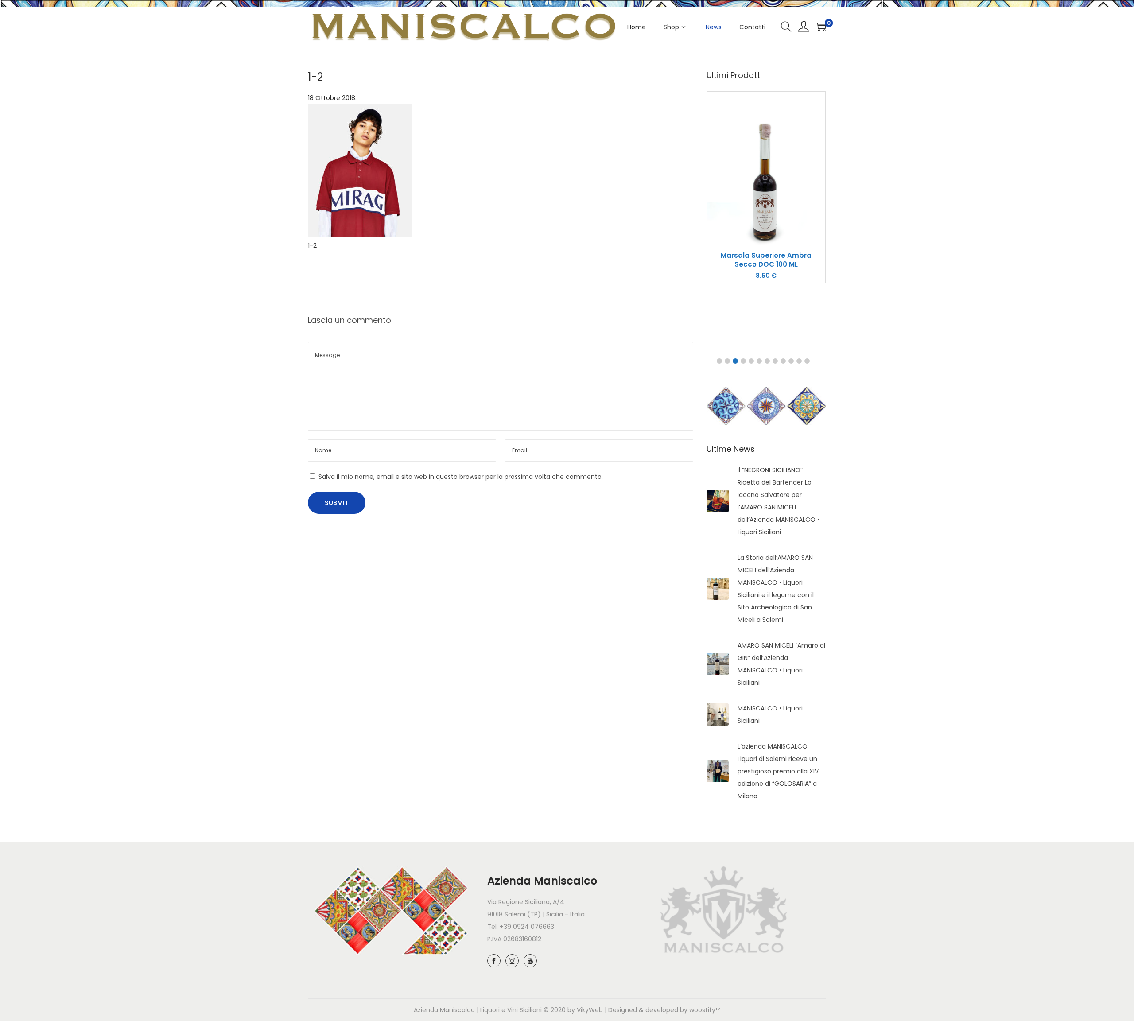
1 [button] (719, 361)
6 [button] (759, 361)
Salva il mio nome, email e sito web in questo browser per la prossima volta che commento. (460, 476)
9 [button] (783, 361)
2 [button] (727, 361)
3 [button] (735, 361)
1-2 (315, 77)
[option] (766, 187)
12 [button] (807, 361)
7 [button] (767, 361)
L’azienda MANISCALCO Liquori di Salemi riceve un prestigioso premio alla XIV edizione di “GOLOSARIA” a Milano (778, 771)
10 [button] (791, 361)
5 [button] (751, 361)
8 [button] (775, 361)
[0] (821, 27)
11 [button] (799, 361)
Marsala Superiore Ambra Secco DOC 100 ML (766, 260)
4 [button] (743, 361)
